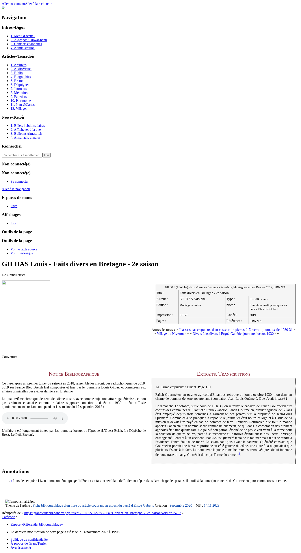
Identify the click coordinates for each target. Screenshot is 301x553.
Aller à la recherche (38, 4)
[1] (238, 453)
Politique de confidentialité (29, 539)
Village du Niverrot (170, 333)
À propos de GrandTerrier (29, 543)
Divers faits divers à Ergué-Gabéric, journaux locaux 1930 (233, 333)
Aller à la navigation (16, 189)
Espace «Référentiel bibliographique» (37, 524)
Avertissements (21, 547)
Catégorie (8, 517)
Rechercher (12, 146)
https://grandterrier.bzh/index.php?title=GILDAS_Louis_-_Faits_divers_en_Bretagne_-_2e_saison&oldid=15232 (102, 513)
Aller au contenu (13, 4)
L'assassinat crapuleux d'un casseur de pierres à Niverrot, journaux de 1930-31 (236, 329)
